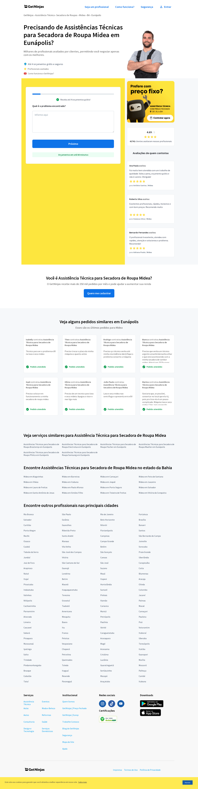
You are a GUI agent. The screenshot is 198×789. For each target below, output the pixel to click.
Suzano (103, 568)
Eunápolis (96, 15)
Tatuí (26, 681)
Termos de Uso (131, 770)
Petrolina (66, 654)
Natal (26, 573)
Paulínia (104, 622)
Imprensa (117, 770)
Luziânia (104, 660)
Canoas (103, 557)
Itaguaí (65, 670)
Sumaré (103, 589)
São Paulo (66, 514)
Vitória (65, 557)
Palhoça (142, 670)
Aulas (26, 708)
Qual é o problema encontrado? (49, 106)
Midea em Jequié (107, 482)
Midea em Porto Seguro (111, 487)
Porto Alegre (30, 530)
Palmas (142, 600)
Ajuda (64, 748)
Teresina (66, 595)
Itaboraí (142, 633)
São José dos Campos (72, 552)
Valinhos (28, 595)
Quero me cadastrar (99, 293)
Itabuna (142, 681)
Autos (26, 715)
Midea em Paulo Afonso (72, 487)
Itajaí (26, 579)
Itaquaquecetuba (69, 589)
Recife (26, 536)
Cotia (141, 568)
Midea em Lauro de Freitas (35, 487)
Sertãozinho (106, 670)
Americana (67, 611)
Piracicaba (28, 584)
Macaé (142, 606)
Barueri (142, 525)
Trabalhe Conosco (70, 721)
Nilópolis (28, 600)
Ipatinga (28, 649)
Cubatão (27, 676)
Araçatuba (105, 681)
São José (104, 562)
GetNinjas (29, 15)
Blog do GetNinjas (70, 728)
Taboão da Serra (31, 552)
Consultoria (29, 721)
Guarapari (143, 654)
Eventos (45, 701)
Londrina (66, 573)
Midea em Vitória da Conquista (152, 492)
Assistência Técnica (45, 15)
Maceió (65, 584)
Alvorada (28, 616)
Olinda (142, 584)
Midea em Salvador (147, 487)
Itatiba (142, 649)
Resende (66, 676)
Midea (82, 15)
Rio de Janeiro (106, 514)
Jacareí (142, 595)
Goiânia (65, 519)
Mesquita (66, 616)
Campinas (105, 536)
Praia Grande (145, 552)
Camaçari (143, 611)
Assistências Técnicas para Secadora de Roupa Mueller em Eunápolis (156, 445)
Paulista (142, 616)
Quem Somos (68, 701)
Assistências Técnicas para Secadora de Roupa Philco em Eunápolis (41, 453)
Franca (65, 633)
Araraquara (105, 638)
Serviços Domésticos (47, 730)
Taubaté (66, 606)
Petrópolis (105, 616)
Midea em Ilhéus (31, 482)
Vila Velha (66, 546)
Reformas (46, 715)
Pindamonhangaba (32, 665)
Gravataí (66, 600)
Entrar (167, 7)
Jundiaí (27, 557)
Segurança (147, 7)
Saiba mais (82, 782)
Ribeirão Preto (69, 530)
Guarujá (65, 568)
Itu (63, 627)
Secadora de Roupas (66, 15)
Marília (142, 660)
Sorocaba (143, 546)
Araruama (104, 649)
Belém (103, 546)
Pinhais (103, 595)
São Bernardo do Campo (150, 536)
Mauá (102, 573)
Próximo (73, 144)
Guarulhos (66, 525)
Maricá (103, 611)
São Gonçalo (106, 552)
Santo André (67, 536)
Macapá (103, 676)
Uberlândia (144, 557)
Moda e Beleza (48, 708)
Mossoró (143, 665)
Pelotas (65, 638)
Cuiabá (27, 546)
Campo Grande (107, 541)
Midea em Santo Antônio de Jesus (39, 492)
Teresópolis (144, 643)
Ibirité (103, 627)
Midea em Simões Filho (72, 492)
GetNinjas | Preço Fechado (74, 708)
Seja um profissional (97, 7)
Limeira (27, 622)
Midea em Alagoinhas (33, 476)
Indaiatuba (29, 589)
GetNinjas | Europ (70, 715)
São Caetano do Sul (70, 562)
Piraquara (28, 638)
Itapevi (103, 579)
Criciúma (104, 654)
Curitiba (27, 525)
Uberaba (143, 638)
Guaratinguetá (107, 665)
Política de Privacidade (150, 770)
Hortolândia (106, 584)
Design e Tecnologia (29, 730)
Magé (102, 643)
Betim (65, 579)
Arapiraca (28, 568)
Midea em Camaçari (109, 476)
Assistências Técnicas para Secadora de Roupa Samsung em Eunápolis (80, 453)
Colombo (143, 589)
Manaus (65, 541)
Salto (26, 654)
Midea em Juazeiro (147, 482)
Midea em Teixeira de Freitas (113, 492)
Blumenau (143, 573)
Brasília (142, 519)
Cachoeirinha (30, 606)
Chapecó (66, 649)
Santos (142, 530)
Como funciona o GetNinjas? (41, 73)
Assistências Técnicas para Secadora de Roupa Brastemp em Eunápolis (41, 445)
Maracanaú (29, 643)
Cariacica (104, 606)
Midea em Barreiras (71, 476)
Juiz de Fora (29, 562)
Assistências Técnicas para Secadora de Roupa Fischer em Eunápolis (118, 445)
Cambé (142, 676)
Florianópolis (106, 530)
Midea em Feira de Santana (151, 476)
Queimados (67, 660)
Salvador (28, 519)
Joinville (143, 541)
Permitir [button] (187, 783)
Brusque (27, 670)
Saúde (44, 721)
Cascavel (28, 627)
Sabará (27, 633)
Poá (140, 622)
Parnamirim (29, 611)
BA (88, 15)
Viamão (103, 600)
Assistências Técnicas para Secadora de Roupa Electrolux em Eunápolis (80, 445)
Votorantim (144, 627)
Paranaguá (67, 681)
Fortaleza (143, 514)
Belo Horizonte (107, 519)
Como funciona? (124, 7)
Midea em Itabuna (70, 482)
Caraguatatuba (107, 633)
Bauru (64, 622)
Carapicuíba (144, 562)
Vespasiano (67, 643)
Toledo (65, 665)
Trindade (28, 660)
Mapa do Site (68, 742)
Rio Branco (29, 514)
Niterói (103, 525)
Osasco (27, 541)
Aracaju (142, 579)
